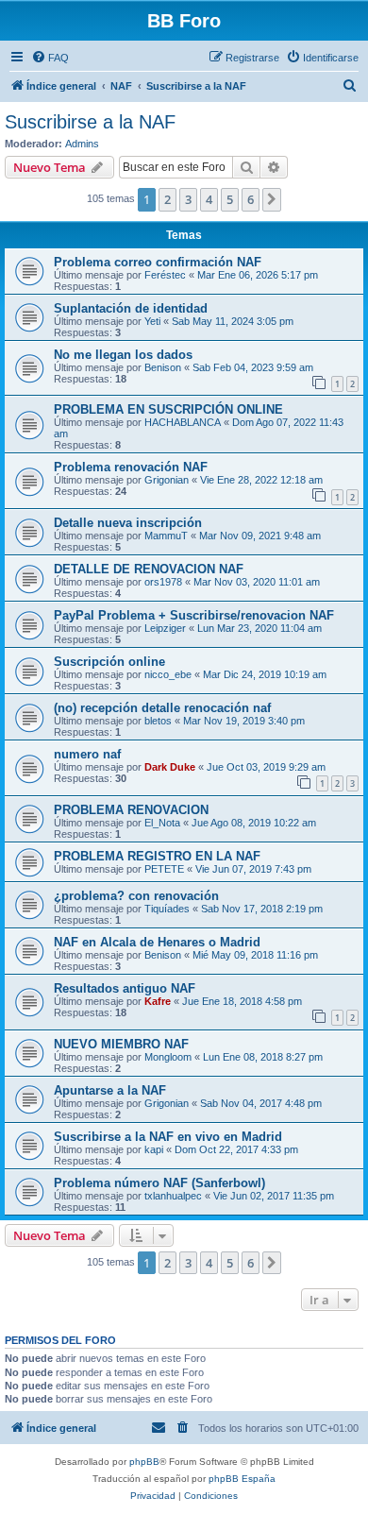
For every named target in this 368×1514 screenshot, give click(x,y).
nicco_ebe (168, 674)
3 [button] (188, 199)
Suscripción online (109, 662)
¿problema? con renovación (136, 896)
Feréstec (165, 275)
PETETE (164, 869)
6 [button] (250, 199)
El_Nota (162, 822)
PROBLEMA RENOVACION (131, 810)
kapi (153, 1149)
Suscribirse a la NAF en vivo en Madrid (168, 1137)
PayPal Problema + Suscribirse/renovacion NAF (194, 615)
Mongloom (168, 1057)
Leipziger (165, 628)
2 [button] (167, 199)
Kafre (157, 1001)
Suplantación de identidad (131, 308)
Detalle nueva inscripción (128, 523)
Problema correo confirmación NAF (157, 262)
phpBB (144, 1461)
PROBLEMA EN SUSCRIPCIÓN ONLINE (168, 409)
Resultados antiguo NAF (124, 988)
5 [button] (229, 199)
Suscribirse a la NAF (90, 121)
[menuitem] (50, 57)
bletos (158, 720)
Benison (162, 367)
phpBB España (242, 1478)
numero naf (87, 754)
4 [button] (209, 199)
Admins (82, 143)
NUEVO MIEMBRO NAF (121, 1044)
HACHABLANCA (182, 422)
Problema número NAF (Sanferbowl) (159, 1183)
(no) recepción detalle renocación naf (162, 708)
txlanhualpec (173, 1195)
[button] (271, 199)
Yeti (152, 321)
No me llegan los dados (123, 355)
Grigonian (166, 479)
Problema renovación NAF (131, 467)
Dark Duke (169, 767)
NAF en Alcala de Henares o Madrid (157, 942)
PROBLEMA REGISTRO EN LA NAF (157, 856)
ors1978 (163, 581)
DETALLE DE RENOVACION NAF (148, 569)
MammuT (166, 535)
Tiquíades (167, 908)
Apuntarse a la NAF (110, 1090)
